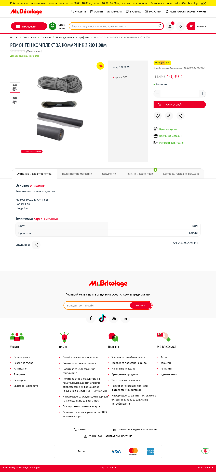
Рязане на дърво (23, 362)
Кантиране (20, 368)
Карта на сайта (108, 467)
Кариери (165, 362)
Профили (46, 37)
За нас (164, 357)
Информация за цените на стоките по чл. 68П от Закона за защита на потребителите (134, 399)
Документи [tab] (109, 173)
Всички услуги (22, 357)
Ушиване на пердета (26, 385)
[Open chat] (205, 451)
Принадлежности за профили (72, 37)
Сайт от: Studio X (204, 467)
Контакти (166, 368)
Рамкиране (20, 379)
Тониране (19, 374)
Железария (29, 37)
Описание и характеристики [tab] (34, 173)
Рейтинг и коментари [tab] (141, 171)
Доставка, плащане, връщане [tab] (181, 173)
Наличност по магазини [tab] (77, 173)
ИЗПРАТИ (140, 305)
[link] (170, 26)
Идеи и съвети (168, 374)
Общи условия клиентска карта (81, 406)
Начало (14, 37)
